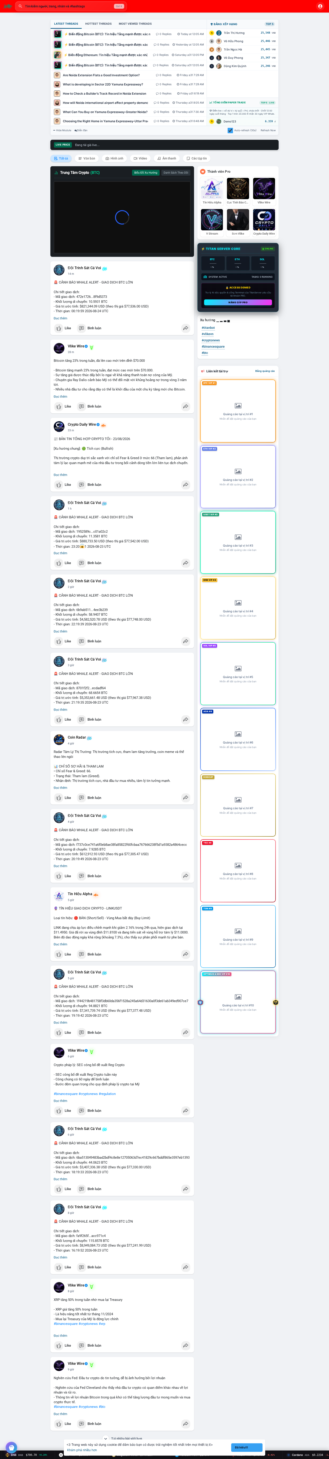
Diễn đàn (82, 130)
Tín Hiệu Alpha (80, 894)
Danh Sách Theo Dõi (176, 172)
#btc (102, 1407)
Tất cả (63, 158)
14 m (71, 273)
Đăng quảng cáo (265, 371)
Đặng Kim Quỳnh (235, 66)
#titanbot (208, 327)
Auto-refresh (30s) (245, 130)
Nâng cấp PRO (238, 302)
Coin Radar (77, 737)
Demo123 (230, 121)
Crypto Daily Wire (82, 425)
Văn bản (89, 158)
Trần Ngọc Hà (233, 49)
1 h (70, 508)
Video (142, 158)
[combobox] (71, 6)
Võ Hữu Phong (233, 41)
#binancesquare (66, 1094)
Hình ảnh (116, 158)
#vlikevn (208, 334)
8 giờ (71, 1213)
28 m (71, 352)
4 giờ (71, 743)
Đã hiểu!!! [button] (241, 1447)
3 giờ (71, 665)
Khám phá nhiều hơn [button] (82, 1450)
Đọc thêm (60, 318)
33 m (71, 430)
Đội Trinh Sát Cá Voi (84, 268)
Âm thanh (169, 158)
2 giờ (71, 587)
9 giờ (71, 1369)
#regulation (107, 1094)
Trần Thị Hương (234, 33)
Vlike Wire (76, 346)
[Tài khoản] (320, 6)
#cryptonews (88, 1094)
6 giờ (71, 1056)
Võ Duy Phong (233, 57)
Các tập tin (199, 158)
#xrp (102, 1324)
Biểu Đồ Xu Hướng (145, 172)
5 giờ (71, 900)
